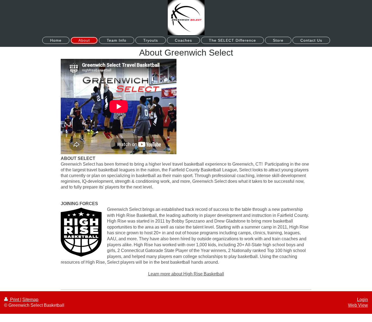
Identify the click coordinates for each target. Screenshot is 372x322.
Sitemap (30, 299)
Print (14, 299)
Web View (358, 305)
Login (362, 299)
